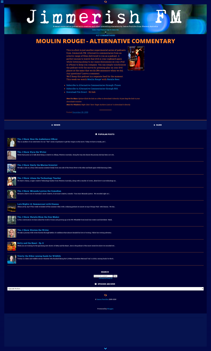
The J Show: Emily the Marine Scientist (37, 165)
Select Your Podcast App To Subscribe (105, 30)
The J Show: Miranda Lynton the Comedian (39, 191)
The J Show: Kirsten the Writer (33, 230)
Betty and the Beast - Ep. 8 (30, 243)
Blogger (110, 309)
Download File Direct (76, 92)
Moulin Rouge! (94, 79)
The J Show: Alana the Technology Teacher (39, 178)
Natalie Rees (113, 79)
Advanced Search (105, 278)
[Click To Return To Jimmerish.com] (105, 1)
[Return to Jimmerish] (105, 295)
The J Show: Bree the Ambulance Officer (37, 139)
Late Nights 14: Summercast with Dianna (38, 204)
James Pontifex (102, 299)
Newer (56, 125)
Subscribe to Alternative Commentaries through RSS (92, 88)
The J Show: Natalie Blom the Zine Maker (38, 217)
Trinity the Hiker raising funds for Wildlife (39, 256)
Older (158, 125)
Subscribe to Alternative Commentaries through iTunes (93, 85)
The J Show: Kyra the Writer (31, 152)
